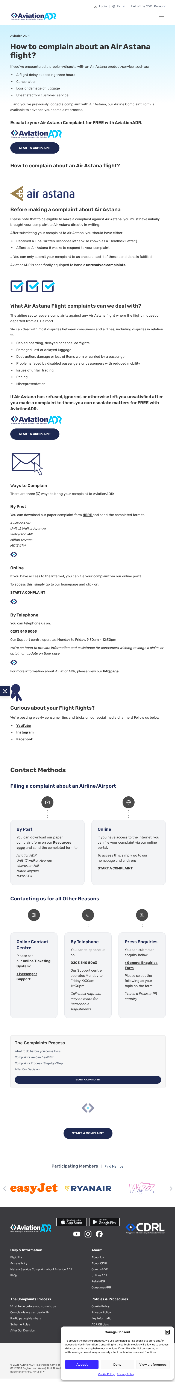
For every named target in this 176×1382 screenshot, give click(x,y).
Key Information (102, 1318)
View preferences (153, 1365)
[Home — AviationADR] (33, 16)
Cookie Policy (106, 1374)
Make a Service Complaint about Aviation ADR (41, 1269)
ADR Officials (100, 1324)
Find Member (115, 1166)
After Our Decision (27, 1069)
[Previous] (5, 1188)
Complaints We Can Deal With (34, 1057)
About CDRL (99, 1263)
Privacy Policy (125, 1374)
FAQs (13, 1275)
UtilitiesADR (99, 1275)
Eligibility (16, 1257)
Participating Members (25, 1318)
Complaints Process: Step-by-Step (39, 1063)
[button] (167, 1332)
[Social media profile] (77, 1234)
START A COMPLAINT (27, 592)
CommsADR (99, 1269)
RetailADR (98, 1281)
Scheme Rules (20, 1324)
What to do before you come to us (38, 1051)
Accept (82, 1365)
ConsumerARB (101, 1287)
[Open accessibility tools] (5, 691)
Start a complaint (88, 1079)
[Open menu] (161, 16)
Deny (117, 1365)
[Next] (170, 1188)
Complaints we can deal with (29, 1312)
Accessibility (18, 1263)
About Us (97, 1257)
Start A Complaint (35, 148)
